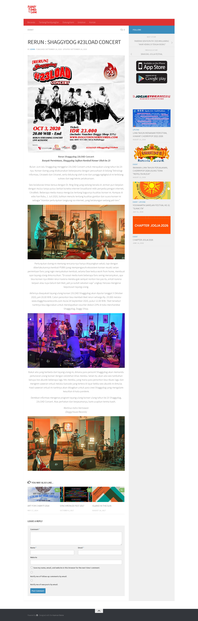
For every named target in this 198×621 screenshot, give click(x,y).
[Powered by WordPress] (37, 615)
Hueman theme (58, 615)
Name (33, 547)
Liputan (136, 130)
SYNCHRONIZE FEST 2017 (72, 505)
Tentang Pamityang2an (49, 22)
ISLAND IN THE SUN (101, 505)
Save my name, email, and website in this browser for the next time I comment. (66, 568)
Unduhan (82, 22)
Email (81, 547)
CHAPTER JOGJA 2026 (143, 239)
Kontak (92, 22)
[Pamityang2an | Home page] (32, 9)
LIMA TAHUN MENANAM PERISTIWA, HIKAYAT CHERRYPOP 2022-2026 (150, 134)
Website (33, 557)
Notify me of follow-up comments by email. (48, 576)
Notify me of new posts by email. (44, 584)
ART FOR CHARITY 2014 (38, 505)
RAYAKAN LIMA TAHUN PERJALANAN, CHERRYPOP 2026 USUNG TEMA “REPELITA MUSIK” (150, 170)
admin (32, 49)
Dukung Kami (68, 22)
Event (31, 29)
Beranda (31, 22)
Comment (35, 529)
